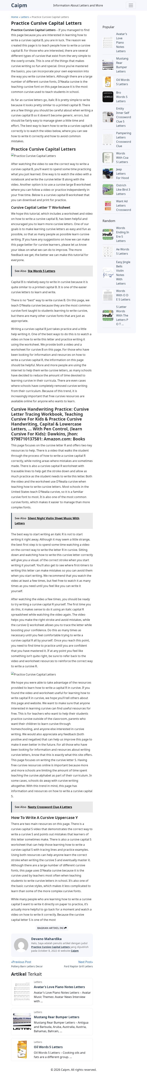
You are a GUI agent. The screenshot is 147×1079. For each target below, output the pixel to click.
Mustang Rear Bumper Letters (56, 1017)
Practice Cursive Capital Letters (50, 947)
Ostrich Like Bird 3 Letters (123, 189)
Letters (38, 982)
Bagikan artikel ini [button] (50, 928)
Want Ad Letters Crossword (123, 205)
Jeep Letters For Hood (122, 173)
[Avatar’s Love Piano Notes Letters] (22, 991)
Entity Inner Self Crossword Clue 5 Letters (123, 117)
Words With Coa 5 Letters (122, 157)
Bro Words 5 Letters (121, 97)
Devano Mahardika (46, 939)
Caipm (75, 950)
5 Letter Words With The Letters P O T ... (122, 315)
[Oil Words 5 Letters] (22, 1049)
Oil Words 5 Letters (48, 1047)
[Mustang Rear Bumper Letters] (22, 1021)
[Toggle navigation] (131, 5)
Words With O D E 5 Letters (123, 295)
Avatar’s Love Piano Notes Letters (59, 987)
